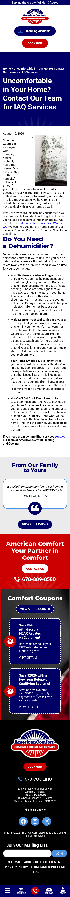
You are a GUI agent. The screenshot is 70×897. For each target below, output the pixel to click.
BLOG (35, 872)
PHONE (35, 888)
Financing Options (35, 809)
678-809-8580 (39, 579)
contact (60, 436)
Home (7, 68)
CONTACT (49, 893)
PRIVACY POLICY (16, 867)
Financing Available (37, 31)
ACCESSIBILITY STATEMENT (43, 862)
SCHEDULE (21, 893)
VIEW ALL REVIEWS (35, 524)
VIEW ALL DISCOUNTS (35, 609)
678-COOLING (38, 779)
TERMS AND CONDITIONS (48, 867)
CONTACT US (35, 568)
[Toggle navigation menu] (7, 891)
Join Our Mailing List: (27, 845)
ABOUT (63, 893)
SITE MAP (14, 862)
